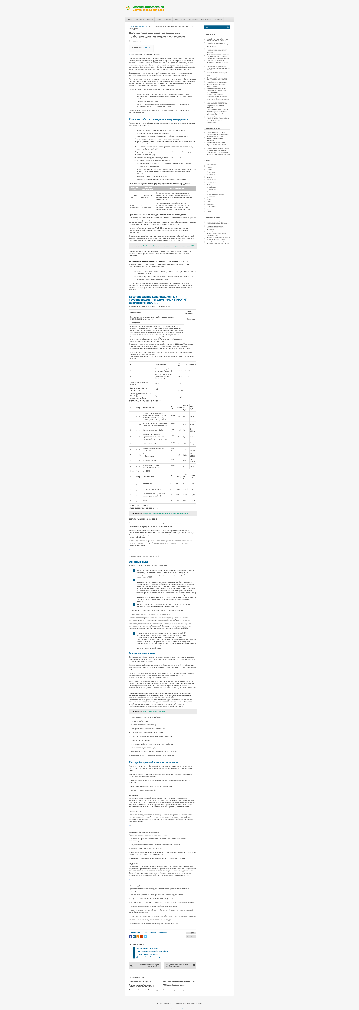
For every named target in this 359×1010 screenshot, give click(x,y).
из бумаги (212, 187)
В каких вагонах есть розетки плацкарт (218, 149)
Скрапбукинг (210, 204)
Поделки (150, 19)
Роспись (183, 19)
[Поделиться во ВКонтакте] (134, 936)
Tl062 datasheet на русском (174, 985)
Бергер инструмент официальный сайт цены (218, 153)
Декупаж (209, 177)
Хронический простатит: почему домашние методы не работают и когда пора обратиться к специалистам (218, 119)
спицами (212, 175)
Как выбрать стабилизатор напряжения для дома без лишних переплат (217, 62)
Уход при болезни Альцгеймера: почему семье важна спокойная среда (217, 73)
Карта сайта (218, 19)
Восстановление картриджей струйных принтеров (177, 965)
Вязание (158, 19)
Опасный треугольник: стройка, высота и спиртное (217, 85)
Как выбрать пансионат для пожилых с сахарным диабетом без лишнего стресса (218, 44)
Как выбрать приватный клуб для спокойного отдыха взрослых (217, 40)
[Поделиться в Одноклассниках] (137, 936)
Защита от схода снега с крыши (175, 990)
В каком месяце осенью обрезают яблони (152, 951)
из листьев (212, 189)
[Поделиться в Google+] (141, 936)
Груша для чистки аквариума (140, 981)
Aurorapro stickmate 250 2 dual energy (143, 990)
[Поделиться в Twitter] (145, 936)
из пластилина (214, 192)
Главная (129, 19)
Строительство (139, 19)
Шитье (176, 19)
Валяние (209, 167)
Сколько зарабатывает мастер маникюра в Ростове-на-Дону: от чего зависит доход (217, 90)
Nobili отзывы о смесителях (147, 948)
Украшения (167, 19)
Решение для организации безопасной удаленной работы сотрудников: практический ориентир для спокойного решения (218, 96)
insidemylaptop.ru (182, 1009)
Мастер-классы (206, 19)
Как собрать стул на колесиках (217, 82)
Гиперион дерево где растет (147, 954)
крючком (212, 172)
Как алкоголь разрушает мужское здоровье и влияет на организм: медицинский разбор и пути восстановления (217, 111)
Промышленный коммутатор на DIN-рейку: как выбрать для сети (217, 79)
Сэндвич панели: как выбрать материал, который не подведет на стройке (218, 68)
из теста (212, 197)
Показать (146, 47)
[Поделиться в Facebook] (130, 936)
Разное (209, 199)
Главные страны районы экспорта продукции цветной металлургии (141, 986)
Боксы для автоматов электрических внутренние (215, 138)
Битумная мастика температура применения (217, 133)
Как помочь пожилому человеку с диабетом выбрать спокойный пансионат (217, 50)
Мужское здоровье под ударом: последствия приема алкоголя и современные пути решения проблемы (217, 104)
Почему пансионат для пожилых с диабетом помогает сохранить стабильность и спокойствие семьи (218, 56)
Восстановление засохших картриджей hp (149, 965)
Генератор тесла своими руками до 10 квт (179, 981)
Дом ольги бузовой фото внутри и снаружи (152, 957)
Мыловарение (193, 19)
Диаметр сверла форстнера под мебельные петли (217, 145)
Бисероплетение (212, 165)
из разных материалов (216, 194)
